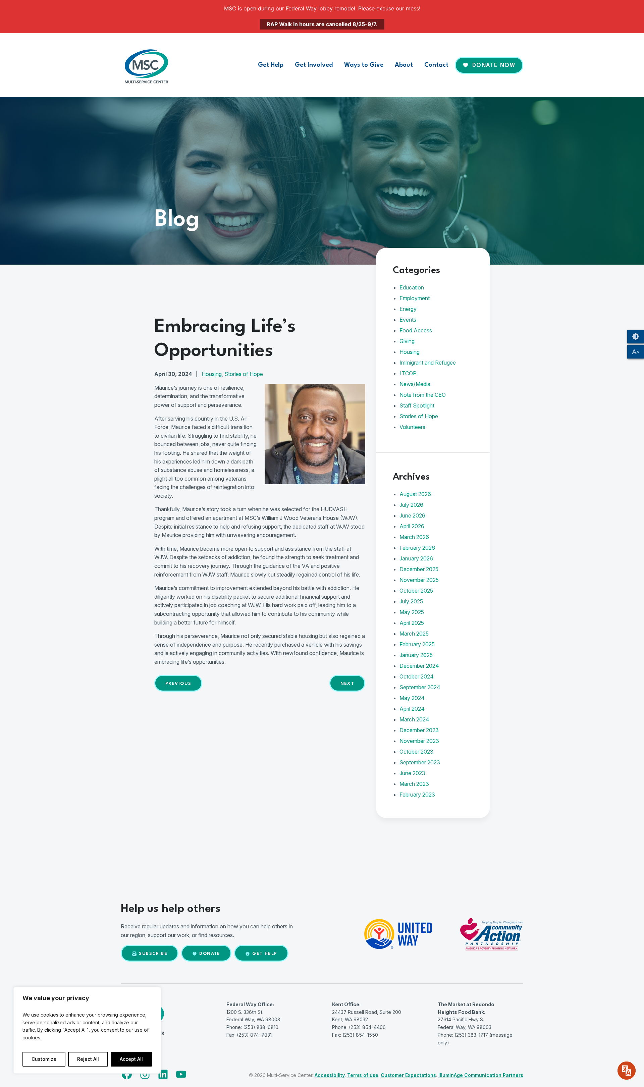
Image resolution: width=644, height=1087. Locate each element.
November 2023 (419, 741)
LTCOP (408, 373)
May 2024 (412, 698)
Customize (44, 1059)
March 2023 (414, 783)
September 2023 (419, 762)
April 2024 (412, 708)
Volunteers (412, 427)
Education (411, 287)
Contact (436, 65)
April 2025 (411, 622)
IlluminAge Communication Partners (480, 1075)
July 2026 (411, 504)
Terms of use (362, 1075)
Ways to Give (363, 65)
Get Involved (314, 65)
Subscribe (153, 954)
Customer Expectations (408, 1075)
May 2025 (411, 612)
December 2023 (419, 730)
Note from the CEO (422, 394)
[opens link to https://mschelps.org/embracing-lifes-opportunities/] (315, 482)
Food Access (415, 330)
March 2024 (414, 719)
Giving (407, 341)
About (404, 65)
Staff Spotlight (416, 405)
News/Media (414, 384)
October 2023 (416, 751)
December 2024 (419, 665)
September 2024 (419, 687)
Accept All (131, 1059)
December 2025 (418, 569)
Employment (414, 298)
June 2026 (412, 515)
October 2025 (416, 590)
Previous (178, 684)
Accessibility (330, 1075)
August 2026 (415, 494)
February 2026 (417, 547)
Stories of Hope (243, 374)
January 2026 (416, 558)
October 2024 (416, 676)
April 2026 (411, 526)
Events (407, 319)
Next (347, 684)
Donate (209, 954)
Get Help (270, 65)
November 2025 (419, 580)
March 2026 (414, 537)
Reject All (88, 1059)
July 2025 (411, 601)
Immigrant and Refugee (427, 362)
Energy (408, 309)
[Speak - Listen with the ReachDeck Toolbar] (627, 1071)
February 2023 (417, 794)
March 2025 (414, 633)
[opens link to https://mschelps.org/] (151, 65)
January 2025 (416, 655)
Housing (212, 374)
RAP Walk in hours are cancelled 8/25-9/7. (322, 24)
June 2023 (412, 773)
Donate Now (494, 65)
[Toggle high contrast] (635, 336)
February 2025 (417, 644)
